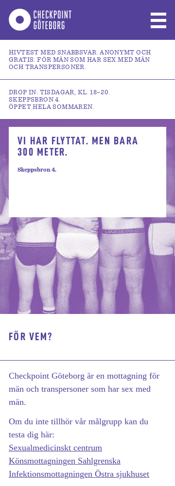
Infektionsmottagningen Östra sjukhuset (79, 474)
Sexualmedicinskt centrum (55, 447)
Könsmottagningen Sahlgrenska (65, 461)
